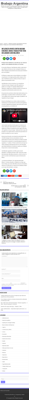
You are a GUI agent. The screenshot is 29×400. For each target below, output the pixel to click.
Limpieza (4, 350)
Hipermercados (5, 345)
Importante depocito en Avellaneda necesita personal (9, 182)
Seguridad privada (6, 364)
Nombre (4, 269)
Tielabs (22, 394)
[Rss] (14, 396)
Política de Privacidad (4, 390)
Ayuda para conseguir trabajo (8, 322)
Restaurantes (5, 359)
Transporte (4, 368)
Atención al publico (6, 320)
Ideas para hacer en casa (7, 347)
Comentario (4, 256)
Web (3, 278)
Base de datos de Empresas (8, 324)
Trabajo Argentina (14, 3)
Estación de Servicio (6, 338)
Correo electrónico (6, 273)
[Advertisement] (14, 26)
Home (1, 43)
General (5, 43)
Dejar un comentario (13, 55)
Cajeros (4, 327)
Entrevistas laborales (6, 336)
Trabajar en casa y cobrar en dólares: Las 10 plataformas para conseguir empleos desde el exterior (13, 242)
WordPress (12, 394)
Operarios (4, 354)
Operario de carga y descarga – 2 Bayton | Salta (11, 306)
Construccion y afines (6, 329)
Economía (4, 334)
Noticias (4, 352)
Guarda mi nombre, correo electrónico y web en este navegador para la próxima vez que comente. (14, 284)
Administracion (5, 318)
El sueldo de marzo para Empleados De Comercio (14, 224)
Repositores (4, 357)
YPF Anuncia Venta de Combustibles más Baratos (14, 207)
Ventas (3, 371)
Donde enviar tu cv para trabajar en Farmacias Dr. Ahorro (18, 186)
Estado (3, 341)
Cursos (3, 331)
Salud (3, 361)
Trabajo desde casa (6, 366)
